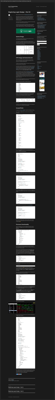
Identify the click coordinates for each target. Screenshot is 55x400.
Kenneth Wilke (10, 16)
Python (38, 67)
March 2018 (39, 51)
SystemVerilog (9, 19)
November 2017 (39, 54)
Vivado (12, 19)
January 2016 (39, 59)
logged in (13, 380)
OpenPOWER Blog (39, 33)
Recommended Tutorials (43, 6)
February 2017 (39, 56)
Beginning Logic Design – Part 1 (41, 98)
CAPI (38, 65)
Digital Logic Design (40, 66)
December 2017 (39, 53)
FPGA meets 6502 (39, 17)
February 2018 (39, 52)
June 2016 (39, 57)
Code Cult (38, 32)
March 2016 (39, 58)
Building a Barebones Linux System (41, 96)
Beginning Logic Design (28, 14)
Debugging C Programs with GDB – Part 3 (42, 19)
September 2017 (39, 55)
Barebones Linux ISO (40, 97)
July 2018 (38, 50)
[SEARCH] (46, 12)
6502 (38, 64)
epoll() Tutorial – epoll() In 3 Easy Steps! (42, 95)
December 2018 (39, 49)
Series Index (37, 6)
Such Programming (12, 6)
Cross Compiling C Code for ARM (43, 24)
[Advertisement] (25, 31)
